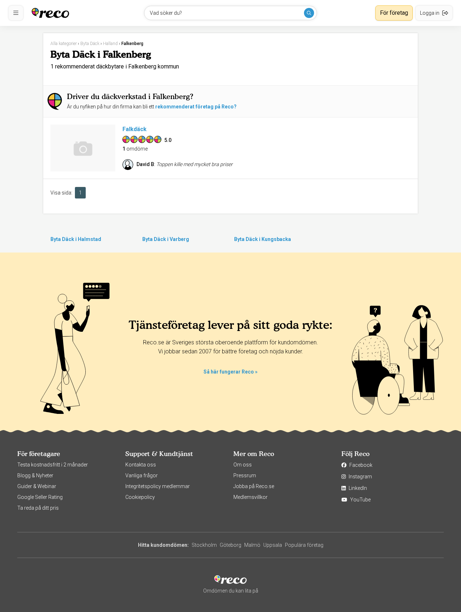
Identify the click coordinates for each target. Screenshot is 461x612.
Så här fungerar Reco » (230, 372)
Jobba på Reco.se (253, 486)
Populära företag (304, 545)
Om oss (242, 465)
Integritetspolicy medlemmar (157, 486)
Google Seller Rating (40, 497)
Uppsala (272, 545)
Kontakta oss (140, 465)
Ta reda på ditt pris (38, 508)
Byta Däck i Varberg (165, 239)
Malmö (252, 545)
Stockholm (204, 545)
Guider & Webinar (36, 486)
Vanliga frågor (141, 475)
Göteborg (230, 545)
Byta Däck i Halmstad (75, 239)
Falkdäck (134, 129)
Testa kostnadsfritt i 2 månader (52, 465)
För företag (394, 12)
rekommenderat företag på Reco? (196, 107)
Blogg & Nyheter (35, 475)
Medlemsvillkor (250, 497)
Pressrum (244, 475)
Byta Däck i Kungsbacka (262, 239)
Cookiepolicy (140, 497)
